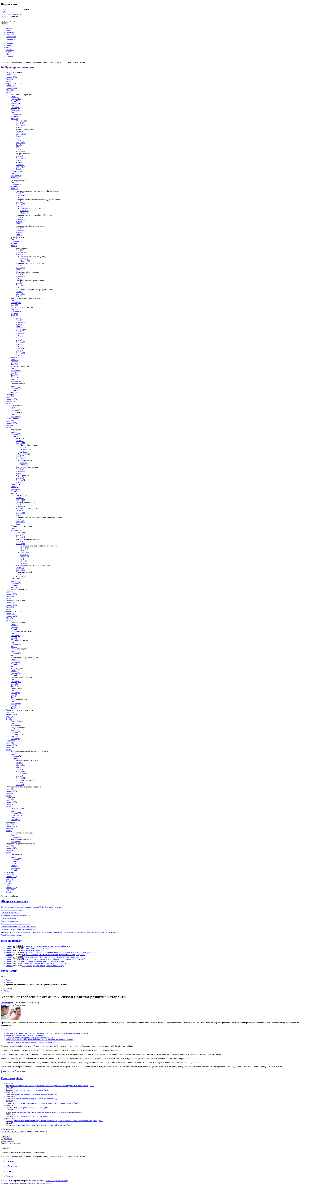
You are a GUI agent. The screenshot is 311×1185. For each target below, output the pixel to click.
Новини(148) (25, 449)
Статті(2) (19, 283)
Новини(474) (16, 756)
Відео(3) (19, 232)
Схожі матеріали (12, 1078)
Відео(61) (10, 747)
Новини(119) (21, 158)
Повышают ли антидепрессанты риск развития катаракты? (30, 1042)
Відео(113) (10, 890)
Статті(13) (20, 331)
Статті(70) (10, 397)
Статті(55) (10, 874)
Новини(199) (11, 423)
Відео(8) (14, 390)
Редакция (5, 1003)
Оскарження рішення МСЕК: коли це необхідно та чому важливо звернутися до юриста (58, 952)
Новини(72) (20, 204)
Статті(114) (10, 885)
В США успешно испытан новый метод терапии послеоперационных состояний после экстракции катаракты (51, 1121)
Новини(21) (20, 230)
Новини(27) (16, 410)
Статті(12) (20, 441)
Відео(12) (14, 314)
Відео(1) (19, 145)
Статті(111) (15, 239)
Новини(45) (20, 195)
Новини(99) (20, 143)
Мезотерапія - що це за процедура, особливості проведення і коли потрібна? (53, 959)
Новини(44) (20, 443)
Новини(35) (16, 868)
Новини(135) (16, 241)
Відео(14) (14, 305)
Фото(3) (14, 493)
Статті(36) (20, 132)
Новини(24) (20, 480)
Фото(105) (15, 178)
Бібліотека (11, 1166)
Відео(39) (14, 116)
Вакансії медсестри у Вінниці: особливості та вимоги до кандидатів (50, 957)
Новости (9, 982)
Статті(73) (10, 421)
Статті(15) (20, 123)
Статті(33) (20, 140)
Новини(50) (20, 322)
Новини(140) (16, 682)
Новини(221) (16, 813)
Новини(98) (16, 184)
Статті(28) (20, 156)
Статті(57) (15, 300)
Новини (9, 946)
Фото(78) (14, 189)
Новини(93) (16, 381)
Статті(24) (20, 250)
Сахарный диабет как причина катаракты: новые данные (29, 1038)
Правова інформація (9, 1183)
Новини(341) (16, 114)
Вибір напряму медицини (18, 67)
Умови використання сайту (57, 1181)
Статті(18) (15, 386)
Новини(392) (11, 888)
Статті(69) (15, 112)
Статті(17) (20, 193)
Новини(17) (20, 576)
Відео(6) (19, 222)
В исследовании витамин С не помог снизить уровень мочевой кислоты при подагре (41, 1112)
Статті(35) (15, 642)
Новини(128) (16, 176)
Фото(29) (14, 119)
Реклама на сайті (44, 1183)
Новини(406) (11, 399)
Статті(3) (14, 633)
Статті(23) (20, 202)
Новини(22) (20, 342)
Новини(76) (16, 362)
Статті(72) (15, 182)
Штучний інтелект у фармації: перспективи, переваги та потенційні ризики (53, 955)
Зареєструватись (14, 14)
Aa (2, 991)
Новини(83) (16, 644)
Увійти (4, 14)
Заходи (9, 1176)
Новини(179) (16, 371)
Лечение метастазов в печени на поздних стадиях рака (45, 963)
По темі (4, 1029)
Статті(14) (15, 660)
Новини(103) (16, 859)
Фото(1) (9, 81)
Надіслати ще (6, 1139)
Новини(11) (20, 285)
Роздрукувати (20, 1005)
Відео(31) (10, 596)
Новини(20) (20, 353)
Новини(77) (16, 627)
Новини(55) (20, 522)
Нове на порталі (11, 940)
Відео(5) (9, 79)
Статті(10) (24, 211)
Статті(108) (10, 603)
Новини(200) (11, 877)
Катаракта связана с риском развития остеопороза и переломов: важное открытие (39, 1040)
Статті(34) (10, 789)
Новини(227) (11, 616)
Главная (9, 980)
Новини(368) (16, 303)
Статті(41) (15, 309)
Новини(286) (11, 745)
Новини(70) (20, 219)
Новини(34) (20, 778)
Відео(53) (14, 101)
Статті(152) (10, 86)
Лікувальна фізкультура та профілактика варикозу (43, 966)
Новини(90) (16, 434)
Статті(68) (15, 487)
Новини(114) (16, 311)
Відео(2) (19, 127)
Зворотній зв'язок (27, 1183)
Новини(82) (16, 417)
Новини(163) (11, 791)
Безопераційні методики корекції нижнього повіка (43, 961)
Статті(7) (19, 320)
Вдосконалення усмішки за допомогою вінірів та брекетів (46, 946)
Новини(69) (20, 167)
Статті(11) (15, 97)
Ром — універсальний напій (34, 950)
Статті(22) (15, 528)
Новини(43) (16, 673)
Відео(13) (19, 254)
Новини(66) (20, 125)
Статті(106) (10, 614)
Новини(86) (20, 771)
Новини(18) (16, 108)
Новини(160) (11, 802)
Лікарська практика (14, 901)
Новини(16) (25, 213)
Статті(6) (14, 173)
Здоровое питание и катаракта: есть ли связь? (24, 1035)
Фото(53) (14, 364)
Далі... (91, 1086)
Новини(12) (20, 458)
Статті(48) (10, 712)
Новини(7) (20, 785)
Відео (8, 1171)
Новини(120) (16, 99)
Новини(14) (20, 506)
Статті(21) (15, 368)
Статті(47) (10, 800)
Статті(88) (10, 743)
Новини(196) (21, 252)
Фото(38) (14, 316)
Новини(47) (16, 583)
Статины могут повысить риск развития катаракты (27, 1116)
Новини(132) (11, 714)
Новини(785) (11, 605)
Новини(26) (20, 544)
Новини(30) (16, 732)
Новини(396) (11, 88)
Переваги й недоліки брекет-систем (37, 948)
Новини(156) (21, 134)
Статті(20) (20, 274)
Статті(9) (14, 379)
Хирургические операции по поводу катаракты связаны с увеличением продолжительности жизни (47, 1033)
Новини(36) (16, 837)
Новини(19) (20, 268)
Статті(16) (10, 75)
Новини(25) (20, 471)
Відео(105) (10, 401)
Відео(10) (10, 607)
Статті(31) (15, 679)
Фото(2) (14, 246)
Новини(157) (11, 77)
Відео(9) (9, 425)
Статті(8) (19, 340)
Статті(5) (14, 105)
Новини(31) (20, 333)
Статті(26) (15, 651)
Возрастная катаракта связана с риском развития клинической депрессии (36, 1125)
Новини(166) (11, 594)
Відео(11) (9, 90)
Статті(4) (19, 292)
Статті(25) (20, 149)
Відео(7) (14, 373)
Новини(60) (20, 276)
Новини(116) (11, 848)
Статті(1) (24, 259)
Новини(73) (25, 261)
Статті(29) (15, 730)
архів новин (9, 970)
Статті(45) (10, 592)
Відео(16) (14, 186)
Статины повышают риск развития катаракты (25, 1107)
